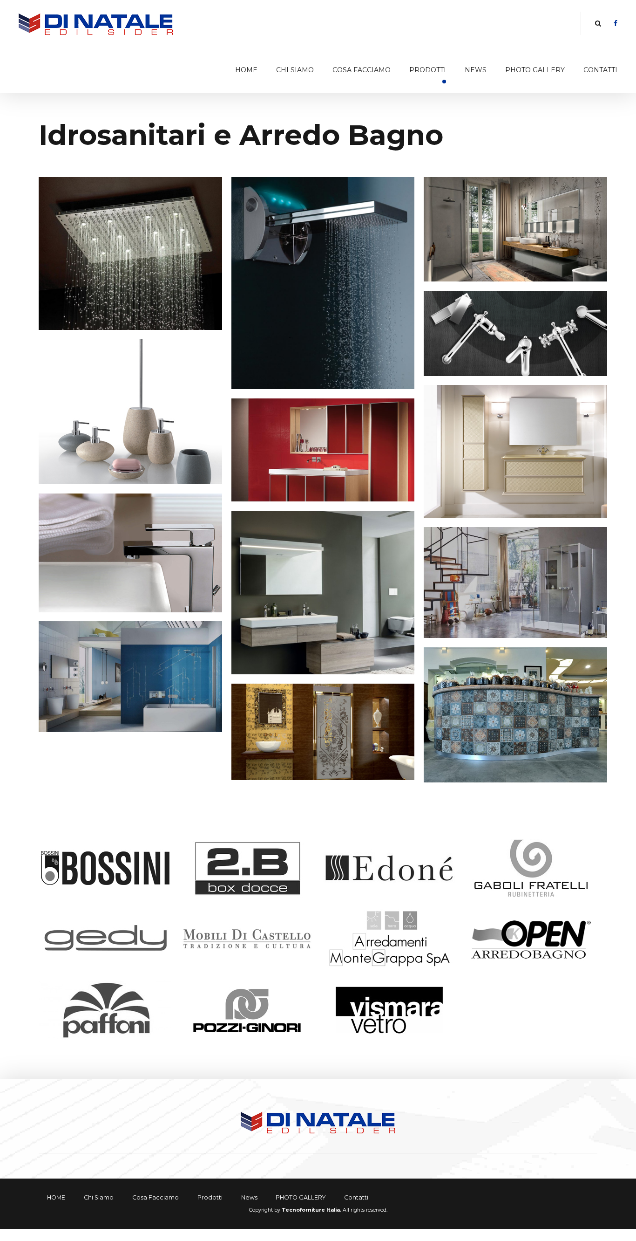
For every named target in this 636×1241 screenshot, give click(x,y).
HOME (246, 70)
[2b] (247, 868)
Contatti (600, 70)
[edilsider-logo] (318, 1121)
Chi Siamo (295, 70)
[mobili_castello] (247, 939)
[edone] (389, 868)
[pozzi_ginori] (247, 1010)
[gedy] (105, 939)
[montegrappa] (389, 939)
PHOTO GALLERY (535, 70)
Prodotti (427, 70)
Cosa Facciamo (361, 70)
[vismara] (389, 1010)
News (476, 70)
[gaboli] (531, 868)
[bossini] (105, 868)
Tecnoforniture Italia (311, 1210)
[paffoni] (105, 1010)
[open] (531, 939)
